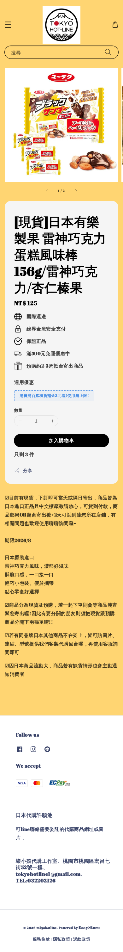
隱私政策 (61, 939)
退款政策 (82, 939)
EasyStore (89, 927)
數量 (18, 410)
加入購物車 (61, 440)
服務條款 (41, 939)
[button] (8, 25)
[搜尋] (108, 52)
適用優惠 (24, 382)
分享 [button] (27, 470)
